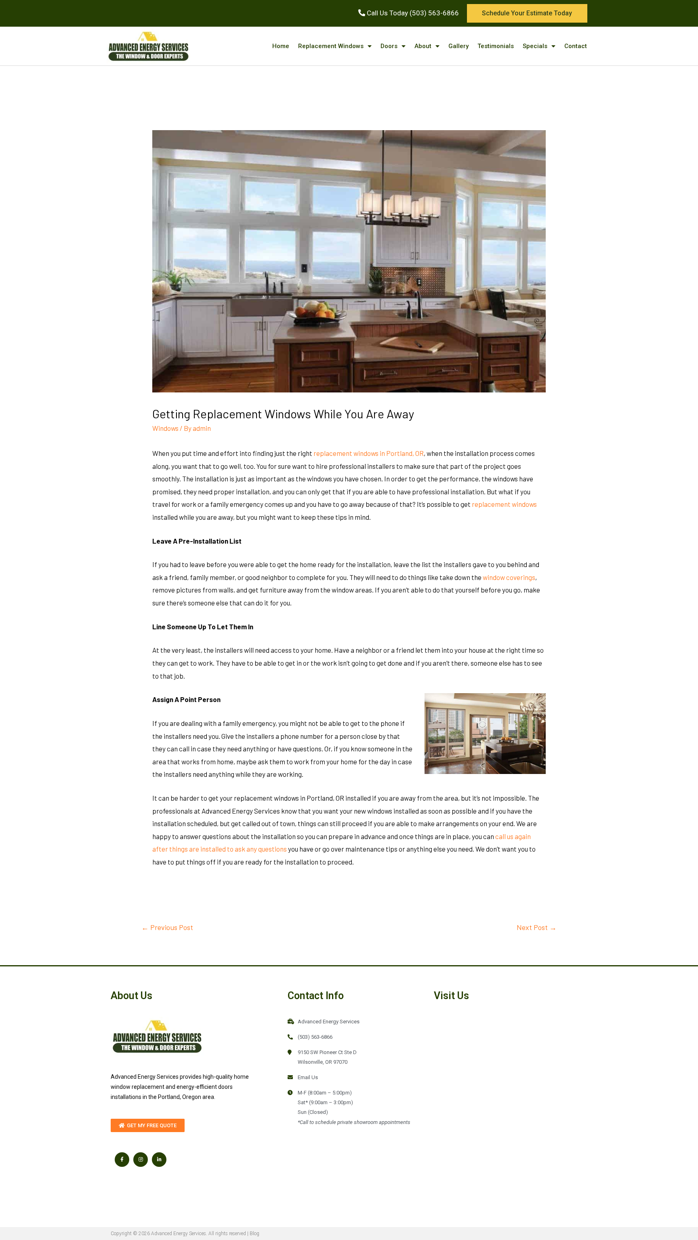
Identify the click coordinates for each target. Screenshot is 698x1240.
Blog (254, 1233)
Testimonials (495, 46)
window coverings (509, 577)
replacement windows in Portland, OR (368, 453)
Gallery (458, 46)
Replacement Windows (331, 46)
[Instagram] (140, 1159)
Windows (165, 428)
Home (280, 46)
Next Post (537, 927)
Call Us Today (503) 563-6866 (412, 13)
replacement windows (504, 504)
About (422, 46)
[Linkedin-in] (159, 1159)
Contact (575, 46)
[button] (527, 13)
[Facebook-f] (122, 1159)
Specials (535, 46)
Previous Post (167, 927)
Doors (389, 46)
